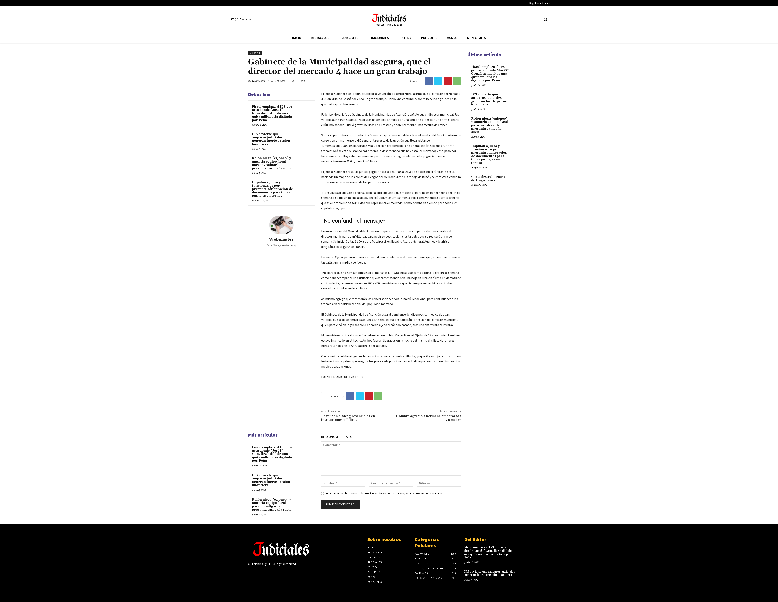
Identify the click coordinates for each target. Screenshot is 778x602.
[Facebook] (529, 19)
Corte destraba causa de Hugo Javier (488, 178)
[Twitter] (537, 19)
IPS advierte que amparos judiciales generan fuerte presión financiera (271, 139)
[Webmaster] (281, 225)
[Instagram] (257, 571)
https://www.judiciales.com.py (281, 245)
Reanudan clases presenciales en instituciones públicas (348, 418)
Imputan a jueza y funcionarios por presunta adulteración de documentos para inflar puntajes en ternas (272, 189)
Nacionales (255, 53)
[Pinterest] (448, 81)
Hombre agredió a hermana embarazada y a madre (428, 418)
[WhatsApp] (457, 81)
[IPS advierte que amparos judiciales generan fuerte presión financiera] (303, 139)
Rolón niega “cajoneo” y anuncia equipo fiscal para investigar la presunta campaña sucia (271, 163)
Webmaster (258, 81)
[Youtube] (279, 571)
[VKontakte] (272, 571)
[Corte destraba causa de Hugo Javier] (519, 182)
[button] (545, 19)
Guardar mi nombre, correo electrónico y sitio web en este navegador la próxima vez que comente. (386, 493)
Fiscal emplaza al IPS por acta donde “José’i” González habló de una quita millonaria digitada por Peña (272, 113)
